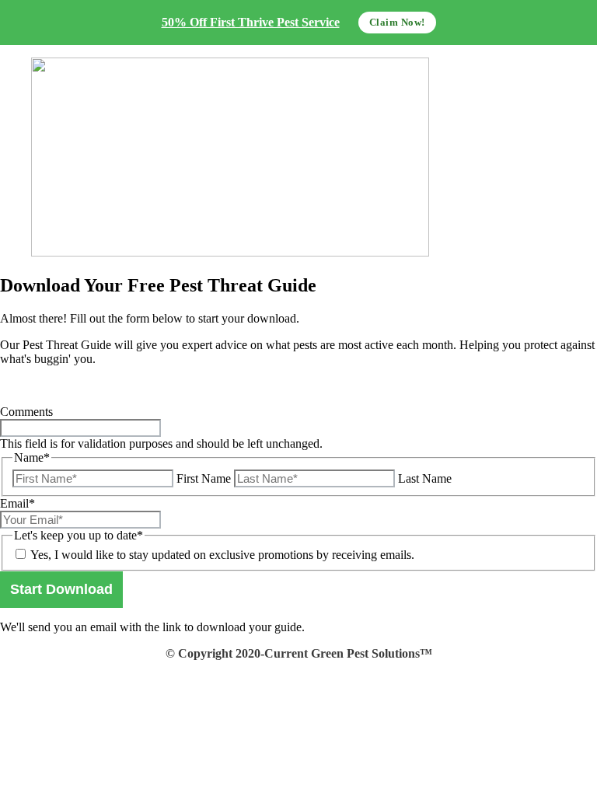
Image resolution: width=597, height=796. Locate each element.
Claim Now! (397, 22)
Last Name (425, 478)
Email (17, 503)
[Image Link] (298, 159)
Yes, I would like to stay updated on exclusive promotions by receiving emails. (222, 554)
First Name (203, 478)
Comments (26, 411)
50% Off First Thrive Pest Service (251, 22)
